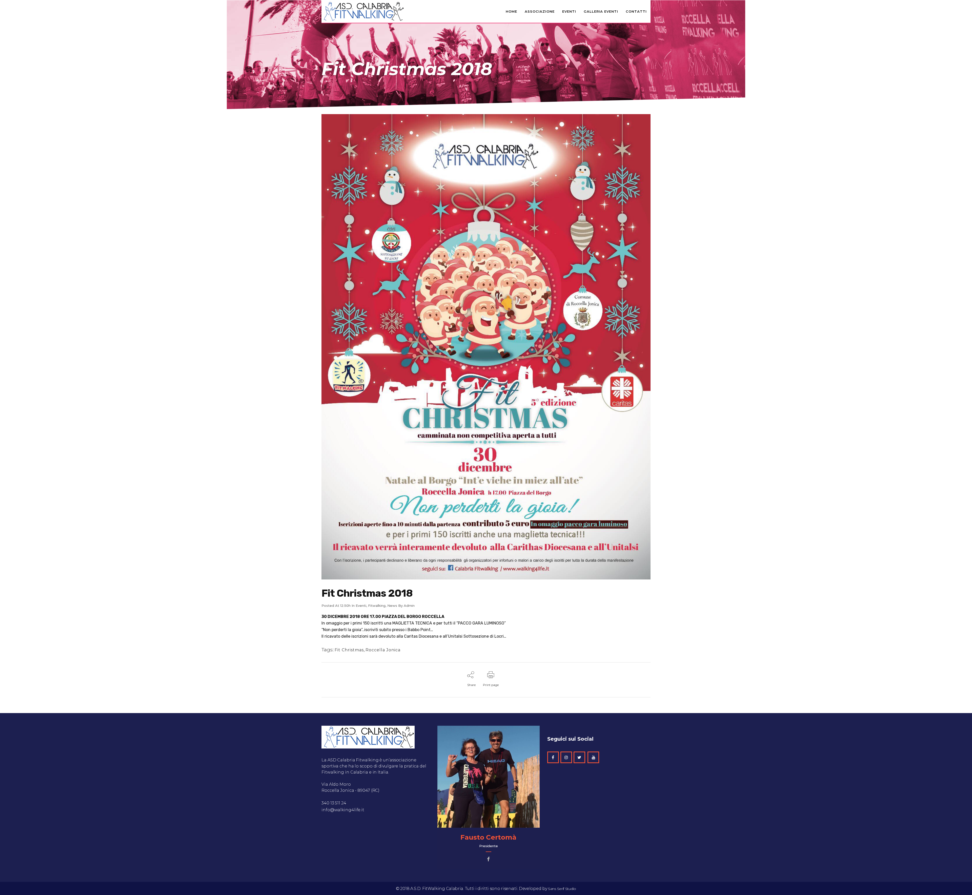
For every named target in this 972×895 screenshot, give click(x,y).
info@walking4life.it (342, 809)
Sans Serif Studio (562, 888)
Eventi (361, 605)
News (392, 605)
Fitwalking (377, 605)
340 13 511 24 (334, 803)
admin (409, 605)
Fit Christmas (349, 650)
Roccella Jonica (383, 650)
